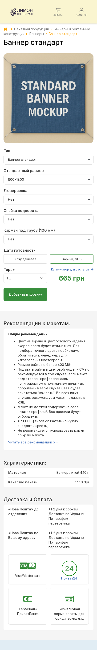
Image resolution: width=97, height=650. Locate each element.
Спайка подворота (21, 210)
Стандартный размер (24, 170)
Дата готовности (20, 250)
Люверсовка (15, 190)
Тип (7, 150)
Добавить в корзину (25, 294)
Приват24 (69, 578)
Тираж (46, 269)
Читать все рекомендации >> (33, 442)
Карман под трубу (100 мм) (29, 230)
